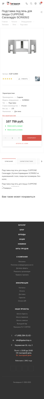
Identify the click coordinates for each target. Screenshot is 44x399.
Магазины (22, 261)
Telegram (19, 368)
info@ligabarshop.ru (23, 340)
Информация (22, 283)
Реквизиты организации (22, 271)
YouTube (25, 368)
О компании (22, 257)
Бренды (22, 234)
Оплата (22, 291)
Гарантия (22, 297)
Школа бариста (22, 314)
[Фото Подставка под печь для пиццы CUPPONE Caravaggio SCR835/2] (22, 46)
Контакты (22, 288)
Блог (22, 230)
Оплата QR (22, 301)
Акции (22, 239)
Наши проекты (22, 309)
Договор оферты (22, 268)
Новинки (22, 244)
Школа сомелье (22, 320)
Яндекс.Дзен (31, 368)
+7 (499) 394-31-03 (23, 336)
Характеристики (26, 161)
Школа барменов (22, 317)
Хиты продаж (22, 249)
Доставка (22, 294)
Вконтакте (13, 368)
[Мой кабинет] (35, 4)
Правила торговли (22, 275)
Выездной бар (22, 324)
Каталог (22, 225)
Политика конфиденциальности (22, 265)
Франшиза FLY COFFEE (22, 327)
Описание (9, 161)
